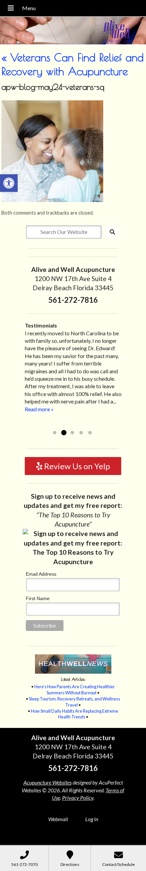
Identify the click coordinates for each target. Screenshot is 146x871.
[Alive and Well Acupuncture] (73, 31)
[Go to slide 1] (54, 433)
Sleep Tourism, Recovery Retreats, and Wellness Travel (74, 702)
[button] (9, 183)
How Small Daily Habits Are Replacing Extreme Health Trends (74, 714)
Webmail (58, 819)
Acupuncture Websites (47, 782)
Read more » (73, 424)
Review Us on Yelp (76, 466)
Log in (91, 819)
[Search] (112, 232)
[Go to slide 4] (81, 433)
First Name (38, 598)
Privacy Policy (77, 797)
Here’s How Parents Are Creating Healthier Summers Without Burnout (74, 689)
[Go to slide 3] (72, 433)
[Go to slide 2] (63, 433)
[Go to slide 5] (90, 433)
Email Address (41, 574)
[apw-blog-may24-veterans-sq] (52, 200)
